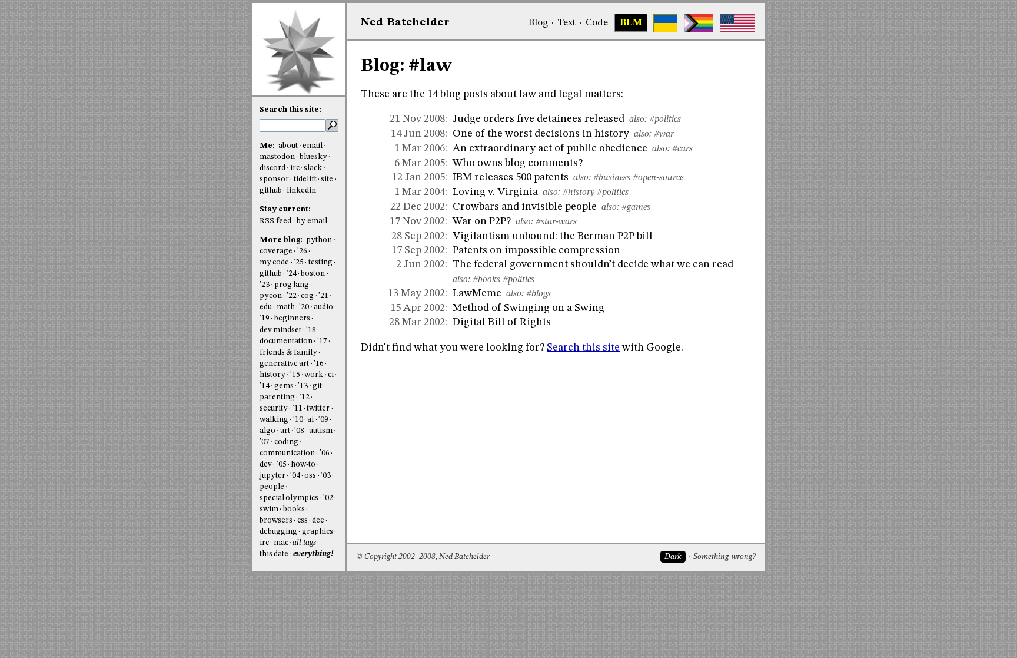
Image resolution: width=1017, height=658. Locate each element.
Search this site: (290, 110)
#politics (665, 119)
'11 (298, 408)
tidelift (305, 179)
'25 (299, 262)
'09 (323, 420)
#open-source (658, 178)
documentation (286, 341)
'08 (299, 431)
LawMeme (477, 293)
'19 (265, 318)
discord (272, 168)
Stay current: (285, 209)
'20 (304, 307)
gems (284, 386)
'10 (298, 420)
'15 (295, 375)
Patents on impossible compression (536, 250)
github (271, 190)
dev (266, 464)
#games (636, 207)
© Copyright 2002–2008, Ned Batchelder (423, 557)
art (285, 431)
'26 (302, 251)
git (317, 386)
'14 (265, 386)
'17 (322, 341)
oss (310, 476)
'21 (323, 296)
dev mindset (280, 330)
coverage (276, 251)
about (288, 146)
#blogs (538, 294)
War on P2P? (482, 221)
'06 (325, 453)
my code (274, 262)
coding (286, 442)
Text (566, 23)
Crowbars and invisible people (525, 206)
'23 (265, 285)
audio (323, 307)
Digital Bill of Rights (502, 322)
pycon (271, 296)
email (313, 146)
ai (310, 420)
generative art (284, 364)
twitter (318, 408)
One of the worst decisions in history (541, 133)
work (313, 375)
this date (274, 554)
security (274, 408)
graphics (317, 531)
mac (281, 543)
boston (313, 273)
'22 (292, 296)
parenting (277, 397)
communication (287, 453)
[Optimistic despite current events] (737, 23)
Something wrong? (724, 557)
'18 (311, 330)
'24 (292, 273)
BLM (631, 23)
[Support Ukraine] (665, 23)
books (294, 509)
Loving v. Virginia (495, 192)
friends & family (288, 352)
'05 (282, 464)
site (327, 179)
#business (611, 178)
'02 (328, 498)
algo (267, 431)
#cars (682, 149)
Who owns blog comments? (518, 163)
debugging (278, 531)
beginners (292, 318)
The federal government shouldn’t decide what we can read (593, 264)
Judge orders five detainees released (538, 119)
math (286, 307)
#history (578, 192)
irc (295, 168)
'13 (303, 386)
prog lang (291, 285)
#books (486, 280)
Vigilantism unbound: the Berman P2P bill (553, 236)
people (272, 487)
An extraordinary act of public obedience (550, 148)
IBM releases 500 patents (511, 177)
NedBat (405, 22)
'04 (295, 476)
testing (320, 262)
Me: (268, 146)
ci (331, 375)
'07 (265, 442)
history (272, 375)
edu (266, 307)
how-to (303, 464)
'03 (326, 476)
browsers (276, 520)
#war (664, 134)
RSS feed (275, 221)
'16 (319, 364)
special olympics (289, 498)
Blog (538, 23)
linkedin (301, 190)
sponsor (274, 179)
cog (307, 296)
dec (318, 520)
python (319, 240)
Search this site (583, 347)
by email (312, 221)
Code (597, 23)
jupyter (272, 476)
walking (274, 420)
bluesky (313, 157)
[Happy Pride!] (698, 23)
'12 (305, 397)
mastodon (277, 157)
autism (321, 431)
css (302, 520)
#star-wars (556, 222)
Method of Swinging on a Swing (528, 308)
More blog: (282, 240)
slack (313, 168)
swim (269, 509)
